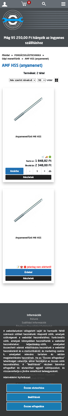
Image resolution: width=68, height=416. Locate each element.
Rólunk (34, 318)
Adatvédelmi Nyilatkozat (16, 377)
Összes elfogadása (34, 406)
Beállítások (34, 397)
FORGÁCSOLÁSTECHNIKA (27, 55)
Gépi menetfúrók (11, 58)
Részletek (28, 177)
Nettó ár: (30, 161)
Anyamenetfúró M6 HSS (28, 136)
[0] (24, 4)
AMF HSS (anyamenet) (37, 58)
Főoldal (6, 55)
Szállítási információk (34, 322)
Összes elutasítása (34, 387)
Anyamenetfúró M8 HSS (28, 237)
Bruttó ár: (29, 165)
